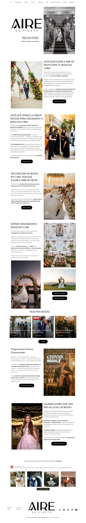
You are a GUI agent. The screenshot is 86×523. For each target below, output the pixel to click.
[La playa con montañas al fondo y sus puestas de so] (18, 479)
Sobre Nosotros (18, 2)
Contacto (65, 2)
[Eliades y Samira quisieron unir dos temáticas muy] (51, 479)
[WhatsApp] (60, 509)
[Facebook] (72, 509)
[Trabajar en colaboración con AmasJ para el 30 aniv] (35, 479)
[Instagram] (68, 509)
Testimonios (18, 507)
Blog (47, 2)
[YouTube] (76, 509)
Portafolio (26, 2)
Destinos (40, 2)
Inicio (11, 2)
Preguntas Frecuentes (55, 2)
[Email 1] (64, 509)
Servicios (32, 2)
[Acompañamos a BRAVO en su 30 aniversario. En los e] (68, 479)
